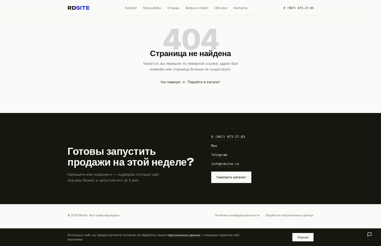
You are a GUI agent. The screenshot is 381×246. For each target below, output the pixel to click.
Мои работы (152, 8)
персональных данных (183, 235)
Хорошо (303, 237)
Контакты (240, 8)
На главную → (173, 82)
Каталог (131, 8)
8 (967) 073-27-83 (299, 8)
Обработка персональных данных (289, 215)
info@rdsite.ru (225, 164)
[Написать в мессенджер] (369, 234)
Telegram (219, 155)
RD (78, 8)
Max (214, 146)
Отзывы (173, 8)
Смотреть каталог (231, 177)
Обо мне (221, 8)
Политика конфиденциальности (237, 215)
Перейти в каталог (204, 82)
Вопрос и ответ (197, 8)
